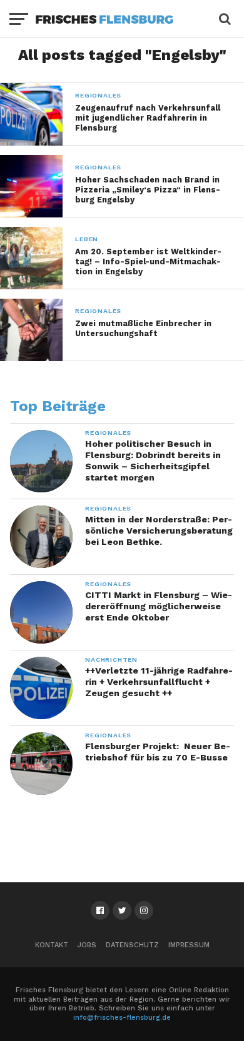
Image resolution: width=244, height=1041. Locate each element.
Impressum (189, 945)
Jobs (87, 945)
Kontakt (51, 945)
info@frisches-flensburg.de (122, 1018)
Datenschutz (132, 945)
